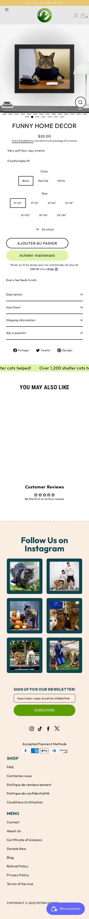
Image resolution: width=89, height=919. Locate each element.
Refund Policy (17, 866)
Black (26, 180)
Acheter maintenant (37, 255)
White (61, 180)
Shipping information (20, 320)
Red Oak (43, 180)
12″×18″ (69, 202)
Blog (10, 857)
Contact (13, 822)
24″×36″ (61, 215)
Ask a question (16, 333)
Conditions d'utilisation (25, 802)
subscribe (44, 710)
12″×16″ (52, 202)
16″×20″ (25, 215)
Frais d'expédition (23, 140)
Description (14, 294)
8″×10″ (18, 202)
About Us (14, 831)
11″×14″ (35, 202)
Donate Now (16, 849)
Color (44, 171)
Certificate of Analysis (24, 840)
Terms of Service (20, 884)
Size (44, 193)
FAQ (10, 767)
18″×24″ (43, 215)
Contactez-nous (19, 776)
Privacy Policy (18, 875)
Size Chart (13, 307)
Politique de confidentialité (28, 793)
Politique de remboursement (29, 785)
